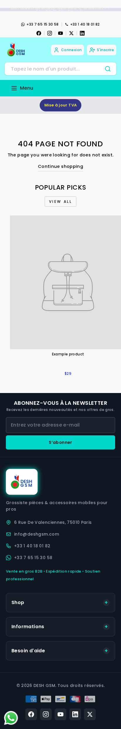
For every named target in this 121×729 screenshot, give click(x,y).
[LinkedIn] (82, 33)
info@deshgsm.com (36, 534)
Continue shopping (60, 166)
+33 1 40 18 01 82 (85, 24)
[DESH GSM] (16, 50)
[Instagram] (49, 33)
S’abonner (60, 442)
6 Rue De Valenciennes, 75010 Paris (53, 522)
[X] (71, 33)
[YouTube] (60, 33)
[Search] (108, 69)
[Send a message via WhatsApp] (11, 718)
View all (60, 201)
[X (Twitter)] (90, 714)
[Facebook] (38, 33)
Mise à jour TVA (60, 105)
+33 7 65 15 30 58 (42, 24)
